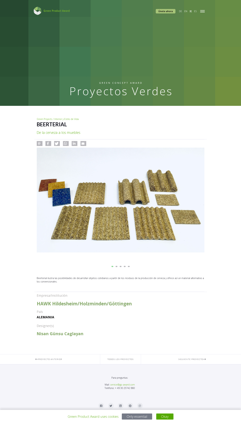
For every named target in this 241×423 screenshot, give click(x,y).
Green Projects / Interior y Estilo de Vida (58, 119)
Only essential (137, 416)
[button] (39, 143)
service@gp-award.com (122, 384)
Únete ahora (165, 11)
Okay (165, 416)
